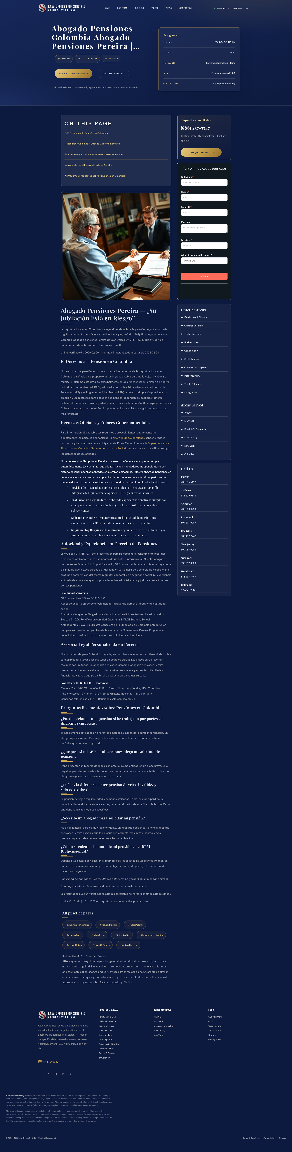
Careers (282, 1138)
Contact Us (185, 8)
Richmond (187, 517)
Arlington (186, 503)
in (63, 1073)
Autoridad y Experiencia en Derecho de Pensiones (95, 154)
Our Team (122, 8)
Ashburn (186, 490)
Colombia (186, 584)
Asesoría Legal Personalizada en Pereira (89, 165)
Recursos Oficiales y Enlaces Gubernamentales (93, 143)
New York (186, 557)
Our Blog (139, 8)
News (169, 8)
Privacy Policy (269, 1138)
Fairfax (185, 476)
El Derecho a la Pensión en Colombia (87, 133)
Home (106, 8)
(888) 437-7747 (195, 128)
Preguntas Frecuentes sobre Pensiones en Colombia (96, 175)
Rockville (186, 530)
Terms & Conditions (251, 1138)
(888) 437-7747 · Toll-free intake (232, 8)
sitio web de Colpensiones (129, 438)
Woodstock (187, 571)
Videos (154, 8)
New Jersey (187, 544)
